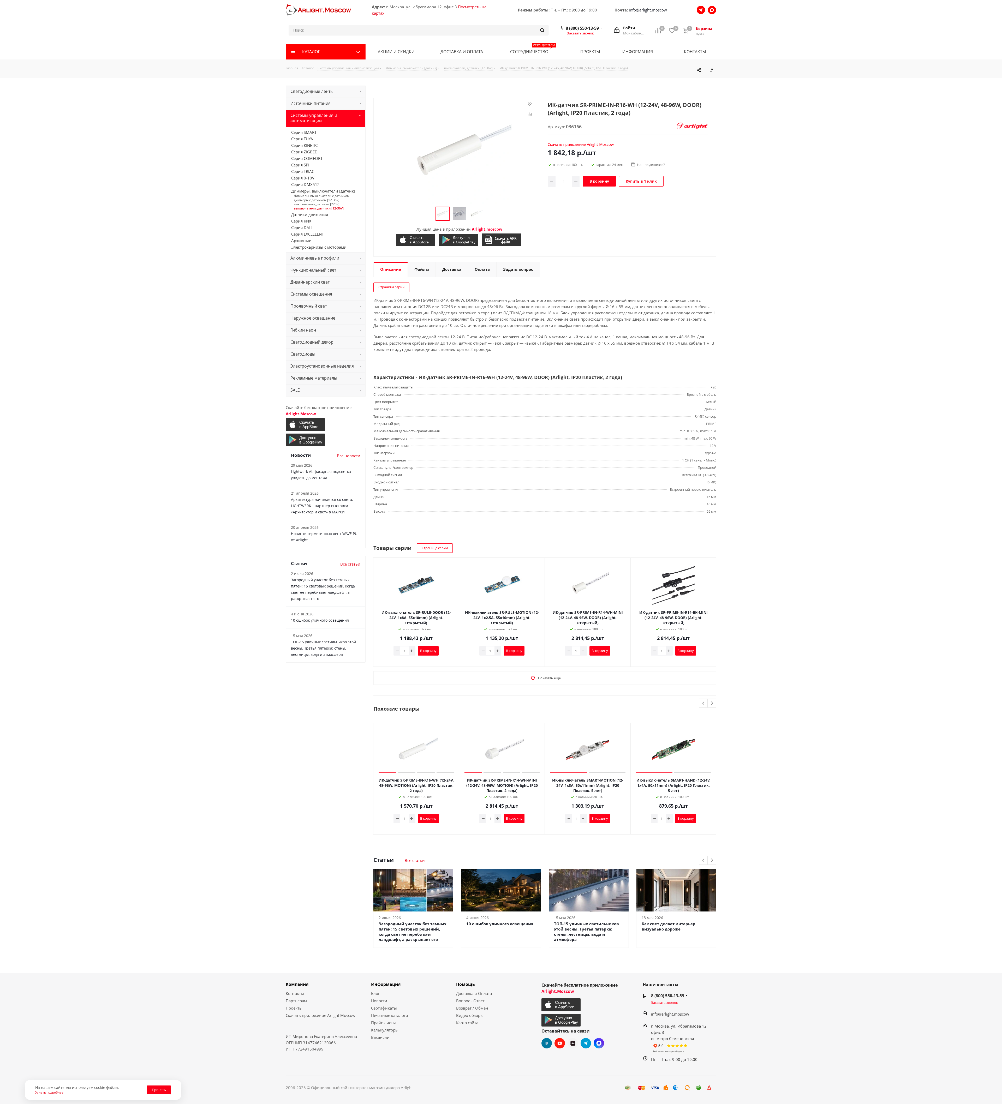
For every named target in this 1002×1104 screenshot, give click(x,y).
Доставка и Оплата (474, 993)
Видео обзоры (470, 1015)
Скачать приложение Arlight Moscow (320, 1015)
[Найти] (542, 30)
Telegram (586, 1043)
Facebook (599, 1043)
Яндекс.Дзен (573, 1043)
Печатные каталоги (389, 1015)
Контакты (295, 993)
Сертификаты (384, 1008)
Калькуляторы (384, 1030)
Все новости (348, 455)
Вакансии (380, 1037)
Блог (375, 993)
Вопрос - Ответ (470, 1000)
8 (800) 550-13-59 (582, 28)
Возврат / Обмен (472, 1008)
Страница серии (391, 287)
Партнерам (296, 1000)
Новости (379, 1000)
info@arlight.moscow (648, 10)
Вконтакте (546, 1043)
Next (712, 703)
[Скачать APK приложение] (502, 239)
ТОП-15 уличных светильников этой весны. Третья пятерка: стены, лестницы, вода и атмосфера (586, 931)
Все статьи (415, 860)
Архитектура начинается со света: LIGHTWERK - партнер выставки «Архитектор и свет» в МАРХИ (322, 505)
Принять (159, 1089)
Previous (703, 703)
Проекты (294, 1008)
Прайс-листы (383, 1022)
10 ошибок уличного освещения (499, 923)
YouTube (559, 1043)
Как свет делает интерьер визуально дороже (668, 926)
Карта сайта (467, 1022)
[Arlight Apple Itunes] (416, 240)
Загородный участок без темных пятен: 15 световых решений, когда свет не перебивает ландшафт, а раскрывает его (412, 931)
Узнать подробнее (49, 1092)
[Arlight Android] (459, 240)
